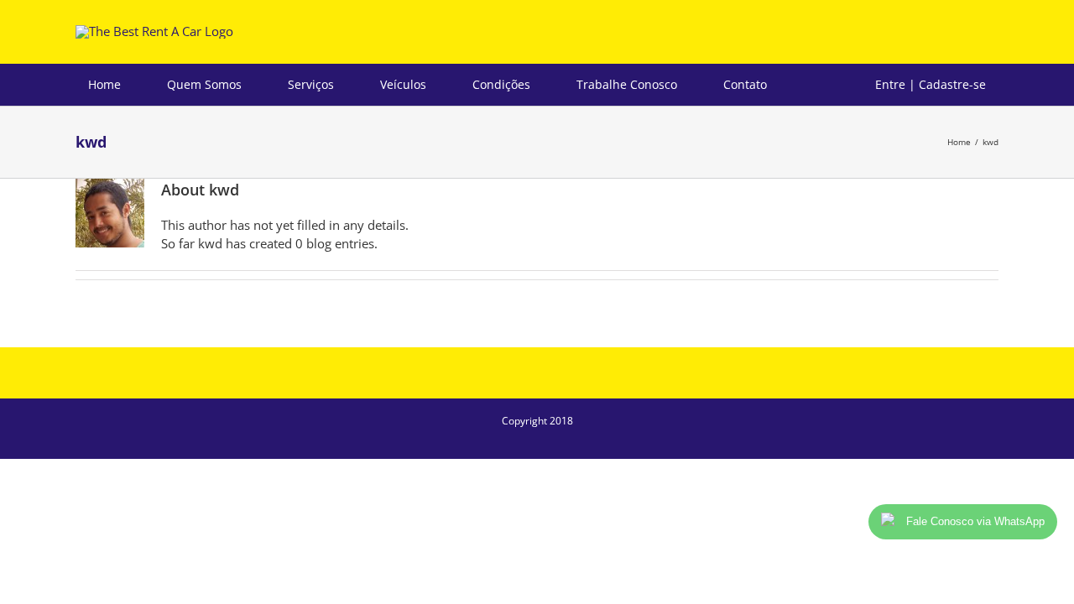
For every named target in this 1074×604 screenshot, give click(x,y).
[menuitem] (115, 85)
